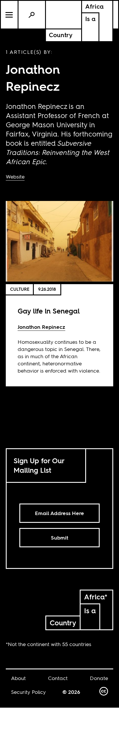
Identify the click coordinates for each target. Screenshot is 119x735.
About (18, 678)
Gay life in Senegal (49, 311)
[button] (9, 15)
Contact (58, 678)
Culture (19, 289)
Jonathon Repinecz (41, 327)
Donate (99, 678)
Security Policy (28, 692)
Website (15, 176)
